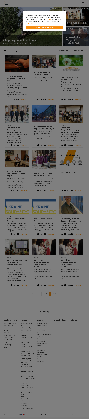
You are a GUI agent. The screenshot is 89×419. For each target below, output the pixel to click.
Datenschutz (29, 23)
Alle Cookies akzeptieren (44, 27)
